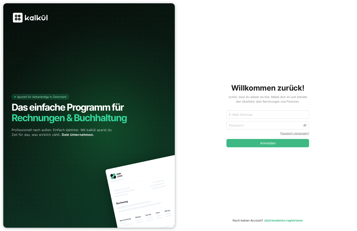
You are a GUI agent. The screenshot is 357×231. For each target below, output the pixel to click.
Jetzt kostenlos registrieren (283, 220)
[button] (305, 125)
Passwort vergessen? (294, 133)
